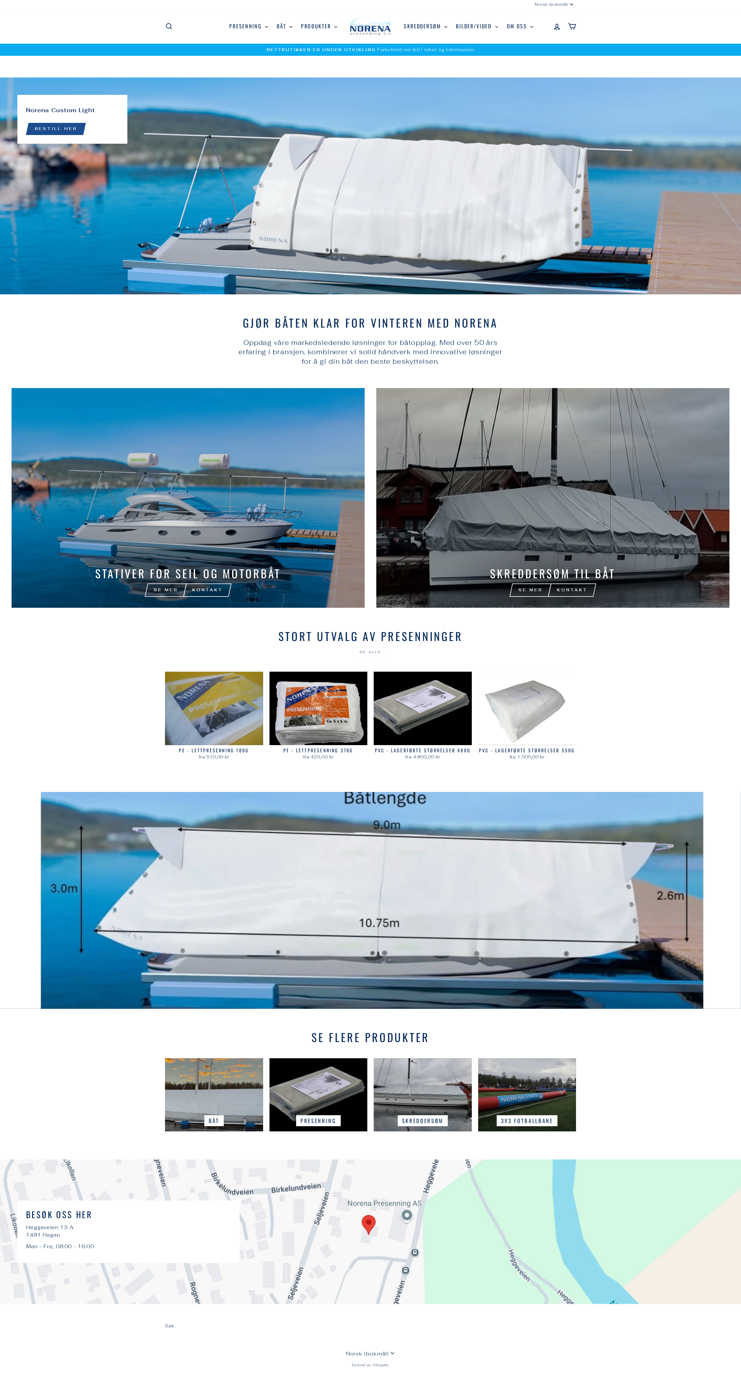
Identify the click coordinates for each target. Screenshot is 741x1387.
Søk (169, 1326)
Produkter (317, 26)
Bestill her (56, 128)
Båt (282, 26)
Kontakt (207, 589)
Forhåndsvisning (214, 738)
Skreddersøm (423, 26)
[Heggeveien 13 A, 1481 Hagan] (370, 1231)
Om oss (518, 26)
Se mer (166, 589)
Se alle (370, 652)
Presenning (246, 26)
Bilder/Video (475, 26)
